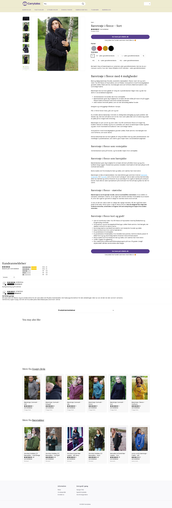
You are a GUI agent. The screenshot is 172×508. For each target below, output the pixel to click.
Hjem (92, 22)
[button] (95, 29)
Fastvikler (39, 10)
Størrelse (94, 52)
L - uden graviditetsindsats (130, 56)
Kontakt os (61, 495)
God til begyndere (82, 495)
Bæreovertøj (82, 10)
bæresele (144, 175)
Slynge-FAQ (80, 490)
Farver (93, 44)
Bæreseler (26, 10)
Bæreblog (106, 10)
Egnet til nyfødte (81, 492)
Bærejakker (38, 420)
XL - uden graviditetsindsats (107, 60)
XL (143, 56)
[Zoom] (58, 44)
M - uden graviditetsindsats (105, 56)
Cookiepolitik (62, 492)
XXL (93, 60)
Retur (59, 490)
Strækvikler (52, 10)
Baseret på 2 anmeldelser (10, 269)
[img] (11, 282)
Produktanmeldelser (66, 310)
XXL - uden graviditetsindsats (129, 60)
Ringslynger (67, 10)
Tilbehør (95, 10)
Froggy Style (95, 31)
